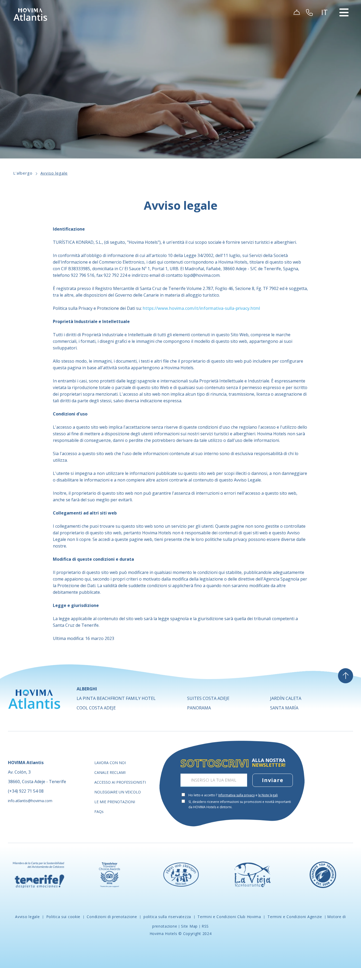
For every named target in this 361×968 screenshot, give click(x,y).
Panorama (199, 708)
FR (326, 40)
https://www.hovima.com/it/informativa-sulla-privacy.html (201, 308)
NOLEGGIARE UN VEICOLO (117, 791)
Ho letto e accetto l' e (233, 795)
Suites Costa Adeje (208, 698)
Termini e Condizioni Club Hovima (229, 916)
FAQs (99, 811)
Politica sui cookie (63, 916)
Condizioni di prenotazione (112, 916)
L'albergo (23, 173)
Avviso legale (54, 173)
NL (326, 47)
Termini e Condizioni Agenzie (294, 916)
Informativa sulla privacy (236, 795)
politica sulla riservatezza (167, 916)
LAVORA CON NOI (110, 762)
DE (326, 34)
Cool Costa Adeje (96, 708)
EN (326, 28)
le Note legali (268, 795)
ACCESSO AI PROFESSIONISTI (120, 782)
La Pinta (116, 698)
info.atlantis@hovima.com (30, 800)
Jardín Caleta (285, 698)
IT (326, 59)
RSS (205, 926)
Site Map (189, 926)
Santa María (284, 708)
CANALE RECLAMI (110, 772)
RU (326, 53)
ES (326, 21)
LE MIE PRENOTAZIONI (114, 801)
